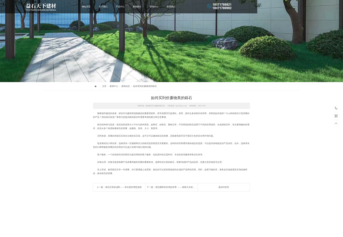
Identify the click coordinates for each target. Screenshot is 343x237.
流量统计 (95, 218)
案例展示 (137, 6)
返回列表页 (223, 187)
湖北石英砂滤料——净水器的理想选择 (123, 187)
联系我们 (171, 6)
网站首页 (86, 6)
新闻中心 (154, 6)
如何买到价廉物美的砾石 (145, 86)
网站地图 (104, 218)
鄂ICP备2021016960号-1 (114, 214)
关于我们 (103, 6)
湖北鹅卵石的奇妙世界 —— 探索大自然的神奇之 (178, 187)
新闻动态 (125, 86)
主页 (104, 86)
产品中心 (120, 6)
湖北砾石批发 (108, 117)
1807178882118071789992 (336, 108)
